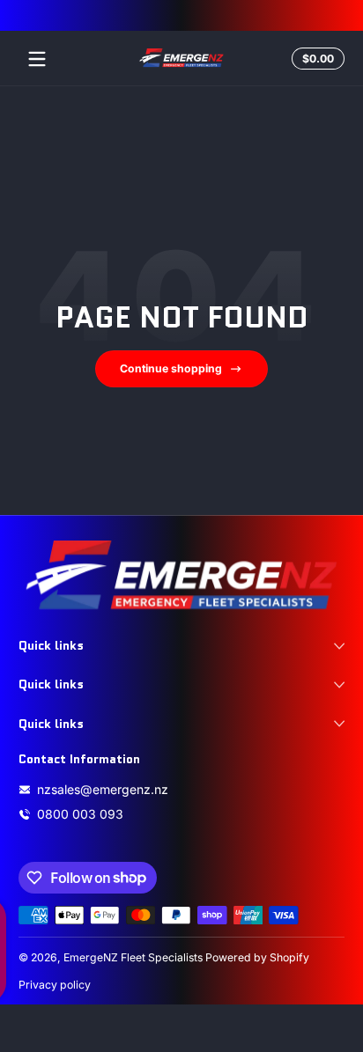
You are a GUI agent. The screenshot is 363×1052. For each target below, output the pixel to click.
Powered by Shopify (257, 957)
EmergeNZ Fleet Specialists (133, 957)
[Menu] (37, 58)
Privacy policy (55, 984)
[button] (315, 59)
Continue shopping (171, 368)
